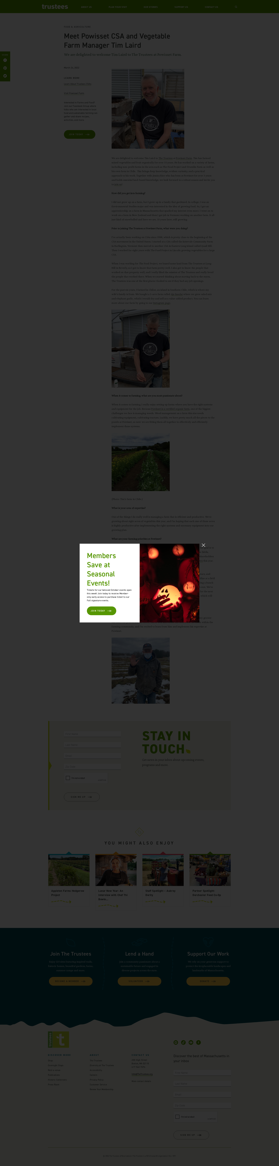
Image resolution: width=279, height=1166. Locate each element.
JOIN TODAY (98, 610)
